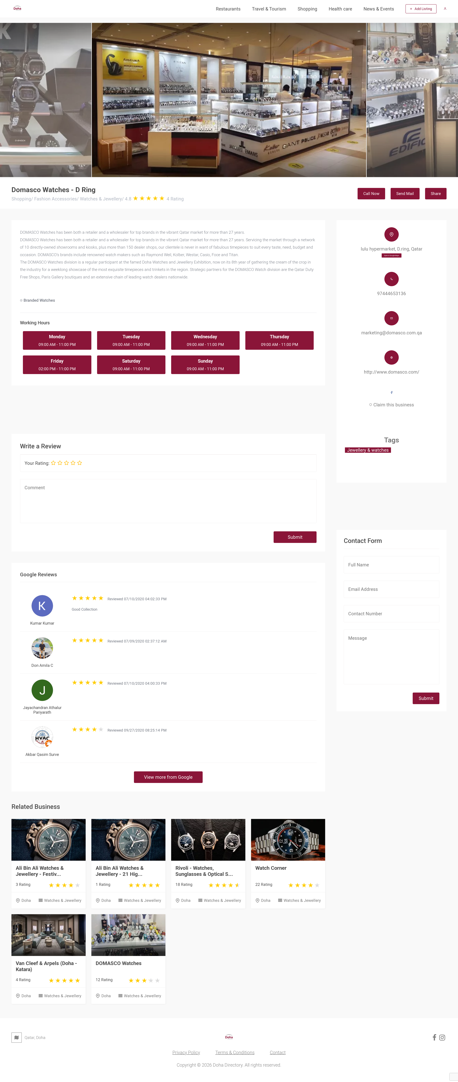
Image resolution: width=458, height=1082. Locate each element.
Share (436, 193)
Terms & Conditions (235, 1052)
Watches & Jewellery (62, 900)
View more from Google (168, 777)
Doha (26, 900)
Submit (295, 537)
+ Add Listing (421, 9)
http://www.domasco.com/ (391, 372)
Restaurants (228, 9)
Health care (340, 9)
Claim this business (393, 404)
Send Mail (405, 193)
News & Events (379, 9)
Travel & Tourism (269, 9)
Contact (278, 1052)
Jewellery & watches (368, 450)
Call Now (371, 193)
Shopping (307, 9)
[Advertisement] (168, 405)
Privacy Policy (186, 1052)
